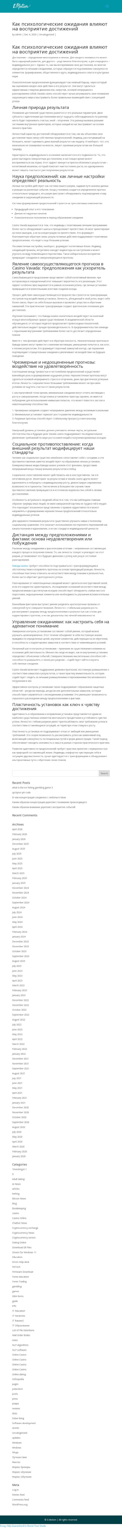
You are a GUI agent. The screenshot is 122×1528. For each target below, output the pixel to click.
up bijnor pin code (21, 792)
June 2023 (17, 970)
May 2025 (17, 863)
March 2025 (18, 873)
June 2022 (17, 1029)
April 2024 (17, 926)
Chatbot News (19, 1222)
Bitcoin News (19, 1198)
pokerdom (17, 1388)
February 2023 (19, 990)
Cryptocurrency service (24, 1237)
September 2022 (20, 1014)
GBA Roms (18, 1296)
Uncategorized (46, 34)
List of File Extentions (23, 1330)
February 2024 (19, 931)
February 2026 (19, 834)
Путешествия (19, 1457)
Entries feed (18, 1494)
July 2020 (16, 1131)
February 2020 (19, 1151)
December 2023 (20, 941)
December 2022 (20, 1000)
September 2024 (20, 902)
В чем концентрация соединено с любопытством (39, 797)
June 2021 (17, 1082)
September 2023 (20, 956)
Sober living (18, 1418)
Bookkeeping (19, 1208)
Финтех (16, 1462)
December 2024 (20, 887)
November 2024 (20, 892)
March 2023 (18, 985)
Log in (15, 1489)
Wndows (16, 1447)
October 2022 (19, 1009)
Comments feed (20, 1499)
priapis (15, 1403)
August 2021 (18, 1073)
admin (18, 34)
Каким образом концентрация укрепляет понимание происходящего (49, 802)
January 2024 (19, 936)
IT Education (18, 1310)
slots (14, 1413)
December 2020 (20, 1107)
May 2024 (17, 921)
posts (15, 1393)
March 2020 (18, 1146)
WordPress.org (19, 1504)
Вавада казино (20, 565)
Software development (24, 1423)
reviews (16, 1408)
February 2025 (19, 878)
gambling (17, 1286)
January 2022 (19, 1053)
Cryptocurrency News (23, 1232)
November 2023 (20, 946)
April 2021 (17, 1092)
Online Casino (19, 1354)
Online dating (19, 1374)
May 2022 (17, 1034)
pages (15, 1384)
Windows (17, 1442)
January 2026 (19, 839)
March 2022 (18, 1044)
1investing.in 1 (19, 1169)
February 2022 (19, 1048)
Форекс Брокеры (21, 1467)
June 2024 (17, 917)
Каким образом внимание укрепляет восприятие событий (43, 807)
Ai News (16, 1183)
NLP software (19, 1349)
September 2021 (20, 1068)
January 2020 (19, 1156)
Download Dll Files (21, 1247)
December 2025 (20, 843)
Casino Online (19, 1218)
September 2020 (20, 1122)
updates (16, 1437)
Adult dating (18, 1179)
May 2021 (17, 1087)
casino (15, 1213)
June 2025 (17, 858)
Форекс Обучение (21, 1476)
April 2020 (17, 1141)
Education (17, 1257)
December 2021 (20, 1058)
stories (15, 1427)
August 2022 (18, 1019)
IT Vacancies (18, 1315)
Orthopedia (18, 1379)
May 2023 (17, 975)
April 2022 (17, 1039)
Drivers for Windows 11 (24, 1252)
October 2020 (19, 1117)
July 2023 (16, 965)
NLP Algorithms (20, 1345)
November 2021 (20, 1063)
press (15, 1398)
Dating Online (19, 1242)
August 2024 (18, 907)
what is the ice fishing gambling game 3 (32, 787)
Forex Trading (19, 1281)
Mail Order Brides (21, 1335)
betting (15, 1193)
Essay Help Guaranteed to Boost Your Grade (23, 1525)
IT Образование (21, 1325)
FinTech (16, 1266)
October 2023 (19, 951)
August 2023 (18, 960)
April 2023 (17, 980)
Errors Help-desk (20, 1261)
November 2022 (20, 1005)
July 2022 (16, 1024)
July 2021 (16, 1078)
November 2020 (20, 1112)
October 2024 (19, 897)
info (14, 1305)
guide (15, 1301)
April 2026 (17, 829)
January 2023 (19, 995)
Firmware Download (22, 1271)
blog (14, 1203)
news (15, 1340)
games (15, 1291)
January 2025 (19, 882)
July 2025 (16, 853)
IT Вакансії (18, 1320)
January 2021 (19, 1102)
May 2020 (17, 1136)
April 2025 (17, 868)
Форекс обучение (21, 1471)
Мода (15, 1452)
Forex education (20, 1276)
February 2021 (19, 1097)
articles (16, 1188)
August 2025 (18, 848)
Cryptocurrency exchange (25, 1227)
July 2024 (16, 912)
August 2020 (18, 1127)
